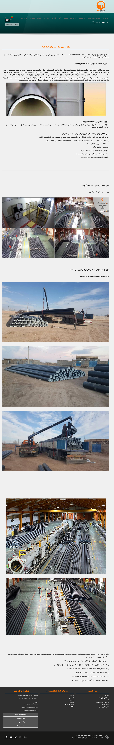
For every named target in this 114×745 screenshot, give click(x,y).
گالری (54, 18)
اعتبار (72, 707)
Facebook (6, 737)
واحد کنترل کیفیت (69, 18)
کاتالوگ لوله (105, 704)
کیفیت (72, 696)
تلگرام (20, 722)
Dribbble (11, 737)
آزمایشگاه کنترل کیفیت (102, 702)
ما (17, 722)
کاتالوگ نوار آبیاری (104, 707)
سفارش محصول (35, 18)
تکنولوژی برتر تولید (94, 18)
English (10, 19)
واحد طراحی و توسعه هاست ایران (81, 738)
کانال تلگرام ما (20, 718)
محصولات (81, 18)
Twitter (15, 737)
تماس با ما (24, 18)
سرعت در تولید (69, 704)
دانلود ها (46, 18)
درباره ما (105, 18)
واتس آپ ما (20, 726)
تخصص (71, 698)
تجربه (72, 700)
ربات (23, 722)
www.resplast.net (20, 715)
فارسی (8, 17)
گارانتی (72, 702)
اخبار (60, 18)
